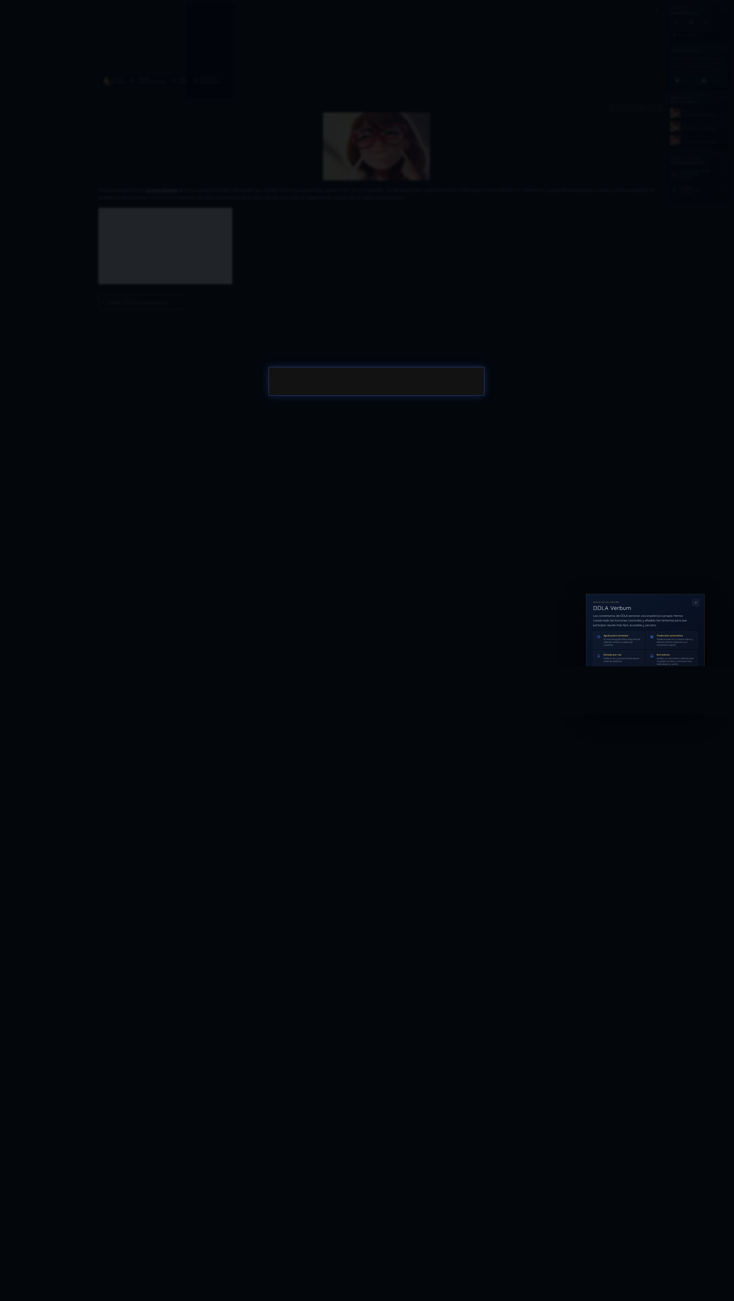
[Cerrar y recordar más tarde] (695, 602)
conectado (313, 382)
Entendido (687, 696)
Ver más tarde (661, 696)
